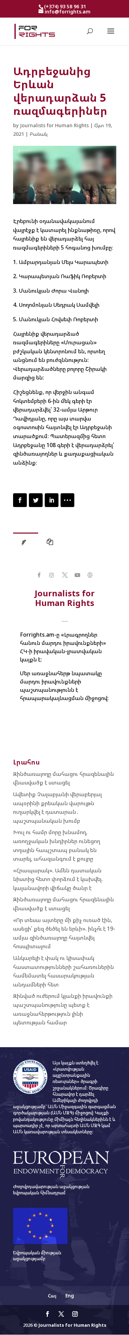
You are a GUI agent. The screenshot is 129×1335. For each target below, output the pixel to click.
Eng (69, 1295)
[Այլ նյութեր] (51, 544)
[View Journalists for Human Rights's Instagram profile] (51, 575)
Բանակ (38, 134)
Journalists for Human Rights (54, 125)
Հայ (52, 1295)
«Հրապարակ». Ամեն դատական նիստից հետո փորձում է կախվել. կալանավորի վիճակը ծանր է (58, 879)
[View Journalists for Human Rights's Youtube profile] (77, 575)
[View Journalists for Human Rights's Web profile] (90, 575)
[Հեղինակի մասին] (25, 544)
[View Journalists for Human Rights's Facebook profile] (39, 575)
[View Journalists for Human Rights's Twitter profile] (64, 575)
